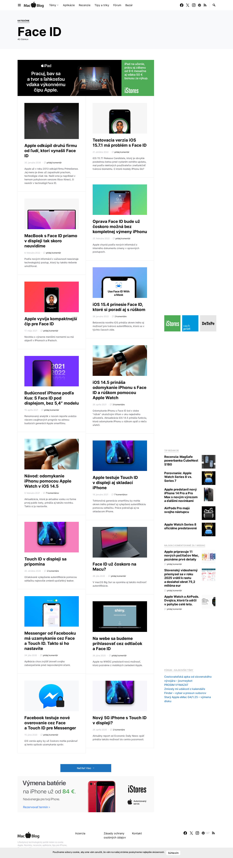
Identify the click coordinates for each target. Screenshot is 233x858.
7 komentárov (52, 493)
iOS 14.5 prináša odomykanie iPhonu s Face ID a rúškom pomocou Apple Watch (119, 390)
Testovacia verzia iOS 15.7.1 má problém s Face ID (120, 143)
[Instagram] (193, 5)
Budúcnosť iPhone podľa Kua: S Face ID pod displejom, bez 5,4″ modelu (51, 398)
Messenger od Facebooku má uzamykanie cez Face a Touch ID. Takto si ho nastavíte (50, 641)
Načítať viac (84, 768)
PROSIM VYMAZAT (176, 685)
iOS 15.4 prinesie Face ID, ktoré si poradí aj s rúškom (119, 307)
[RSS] (205, 5)
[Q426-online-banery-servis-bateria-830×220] (86, 794)
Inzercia (80, 833)
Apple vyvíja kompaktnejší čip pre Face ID (50, 321)
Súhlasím (173, 852)
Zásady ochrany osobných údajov (115, 835)
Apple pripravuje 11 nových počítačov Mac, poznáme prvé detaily (181, 555)
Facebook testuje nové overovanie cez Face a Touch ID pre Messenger (50, 722)
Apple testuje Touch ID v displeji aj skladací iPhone (115, 482)
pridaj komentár (54, 162)
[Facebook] (181, 5)
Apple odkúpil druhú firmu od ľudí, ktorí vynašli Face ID (50, 150)
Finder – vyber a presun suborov (185, 693)
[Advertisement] (189, 389)
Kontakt (137, 833)
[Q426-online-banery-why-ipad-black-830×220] (86, 77)
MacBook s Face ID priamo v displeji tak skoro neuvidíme (50, 240)
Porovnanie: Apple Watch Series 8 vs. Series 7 (178, 477)
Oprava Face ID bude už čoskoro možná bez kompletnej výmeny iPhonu (120, 226)
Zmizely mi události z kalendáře (184, 689)
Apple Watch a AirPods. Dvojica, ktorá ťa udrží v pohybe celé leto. (181, 600)
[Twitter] (187, 5)
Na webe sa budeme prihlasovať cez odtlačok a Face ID (117, 643)
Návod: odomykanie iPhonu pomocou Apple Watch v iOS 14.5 (47, 481)
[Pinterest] (199, 5)
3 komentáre (119, 404)
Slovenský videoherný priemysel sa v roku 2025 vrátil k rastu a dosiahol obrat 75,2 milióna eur (181, 578)
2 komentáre (53, 571)
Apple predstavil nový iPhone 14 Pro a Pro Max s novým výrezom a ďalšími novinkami (181, 495)
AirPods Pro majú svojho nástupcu (177, 510)
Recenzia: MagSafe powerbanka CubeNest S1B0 (181, 460)
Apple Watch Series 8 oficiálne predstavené (180, 526)
